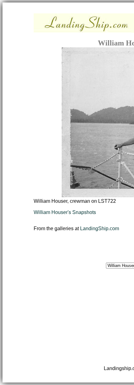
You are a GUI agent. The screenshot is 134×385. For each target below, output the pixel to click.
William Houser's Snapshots (65, 212)
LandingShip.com (99, 228)
